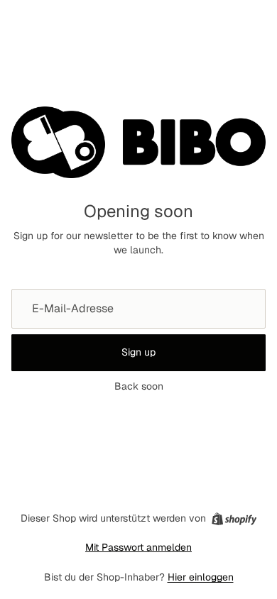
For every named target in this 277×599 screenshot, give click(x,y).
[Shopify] (234, 518)
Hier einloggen (201, 577)
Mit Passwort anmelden (138, 547)
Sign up (138, 352)
